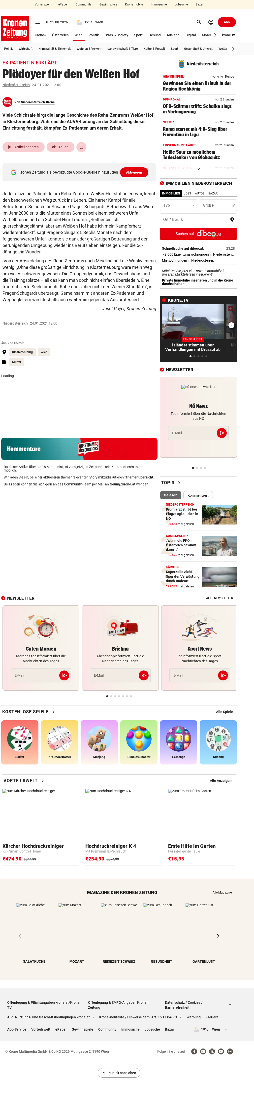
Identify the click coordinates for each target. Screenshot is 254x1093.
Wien (79, 35)
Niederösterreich (16, 85)
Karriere (212, 1017)
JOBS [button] (187, 193)
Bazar (199, 4)
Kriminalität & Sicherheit (54, 48)
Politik (94, 35)
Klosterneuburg (22, 352)
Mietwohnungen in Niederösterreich (198, 260)
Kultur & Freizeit (154, 48)
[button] (215, 35)
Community (84, 4)
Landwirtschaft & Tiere (122, 48)
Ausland (173, 35)
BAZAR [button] (213, 193)
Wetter (223, 48)
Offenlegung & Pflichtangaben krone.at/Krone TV (43, 1004)
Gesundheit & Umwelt (198, 48)
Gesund (155, 35)
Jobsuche (181, 4)
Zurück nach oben (119, 1073)
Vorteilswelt (42, 4)
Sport (138, 35)
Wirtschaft (25, 48)
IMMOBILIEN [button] (171, 193)
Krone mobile (134, 4)
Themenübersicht (139, 477)
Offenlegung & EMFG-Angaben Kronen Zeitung (118, 1004)
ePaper (63, 4)
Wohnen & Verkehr (89, 48)
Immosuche (159, 4)
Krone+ (40, 35)
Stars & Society (116, 35)
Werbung (194, 1017)
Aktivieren (134, 172)
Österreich (60, 35)
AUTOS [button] (199, 193)
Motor (206, 35)
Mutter (16, 362)
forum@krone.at (122, 484)
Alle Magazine (222, 892)
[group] (224, 712)
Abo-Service (16, 1029)
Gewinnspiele (108, 4)
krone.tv (228, 35)
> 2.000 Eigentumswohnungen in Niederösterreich (198, 254)
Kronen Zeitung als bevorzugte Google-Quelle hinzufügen (80, 172)
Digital (191, 35)
